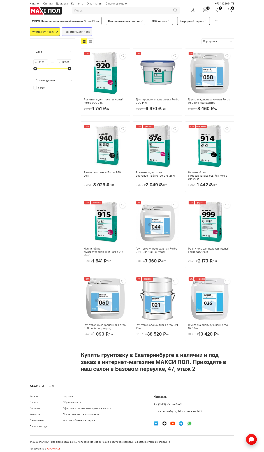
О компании (94, 3)
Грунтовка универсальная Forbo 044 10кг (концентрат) (156, 250)
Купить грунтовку (43, 31)
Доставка (62, 3)
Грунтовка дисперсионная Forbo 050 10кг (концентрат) (209, 101)
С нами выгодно (116, 3)
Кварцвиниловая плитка (124, 21)
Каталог (35, 3)
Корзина (68, 396)
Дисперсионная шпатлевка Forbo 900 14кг (157, 101)
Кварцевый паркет (192, 21)
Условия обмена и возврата (79, 420)
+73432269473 (224, 3)
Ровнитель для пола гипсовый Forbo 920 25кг (103, 101)
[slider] (35, 68)
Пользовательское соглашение (81, 414)
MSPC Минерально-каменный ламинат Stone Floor (65, 21)
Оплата (48, 3)
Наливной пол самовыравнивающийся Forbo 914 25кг (207, 175)
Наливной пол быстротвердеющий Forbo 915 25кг (103, 252)
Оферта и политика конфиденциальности (87, 408)
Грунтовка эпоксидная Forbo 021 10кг (157, 326)
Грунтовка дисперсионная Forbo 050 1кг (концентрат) (105, 326)
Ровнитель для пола (77, 31)
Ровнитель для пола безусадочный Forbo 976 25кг (155, 173)
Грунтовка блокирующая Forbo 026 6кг (208, 326)
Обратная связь (72, 402)
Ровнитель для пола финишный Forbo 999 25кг (208, 250)
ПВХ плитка (159, 21)
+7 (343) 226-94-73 (168, 404)
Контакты (77, 3)
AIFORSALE (53, 448)
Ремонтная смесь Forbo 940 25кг (102, 173)
